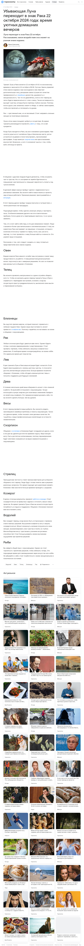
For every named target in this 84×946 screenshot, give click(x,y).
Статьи (16, 7)
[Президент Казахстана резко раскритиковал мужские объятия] (68, 746)
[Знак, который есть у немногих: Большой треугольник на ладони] (68, 903)
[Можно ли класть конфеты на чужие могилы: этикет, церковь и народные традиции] (68, 825)
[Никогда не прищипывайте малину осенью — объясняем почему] (42, 642)
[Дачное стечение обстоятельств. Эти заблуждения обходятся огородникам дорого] (15, 773)
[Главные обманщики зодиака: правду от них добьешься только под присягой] (42, 773)
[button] (28, 63)
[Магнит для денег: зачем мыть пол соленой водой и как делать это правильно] (15, 616)
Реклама (15, 944)
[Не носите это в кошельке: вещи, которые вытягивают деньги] (68, 590)
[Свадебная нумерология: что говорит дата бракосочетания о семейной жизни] (15, 746)
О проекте (32, 944)
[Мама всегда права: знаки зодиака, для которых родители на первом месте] (42, 825)
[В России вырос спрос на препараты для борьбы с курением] (68, 851)
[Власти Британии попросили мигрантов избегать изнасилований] (68, 668)
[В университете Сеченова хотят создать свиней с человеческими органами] (68, 799)
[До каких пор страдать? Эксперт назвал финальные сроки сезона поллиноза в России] (15, 851)
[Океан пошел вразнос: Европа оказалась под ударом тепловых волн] (15, 590)
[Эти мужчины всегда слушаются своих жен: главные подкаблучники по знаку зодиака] (15, 668)
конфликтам (16, 329)
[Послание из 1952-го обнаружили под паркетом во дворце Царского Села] (42, 590)
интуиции (6, 198)
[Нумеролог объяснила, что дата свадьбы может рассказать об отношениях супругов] (68, 877)
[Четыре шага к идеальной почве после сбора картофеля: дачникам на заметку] (42, 694)
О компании (9, 944)
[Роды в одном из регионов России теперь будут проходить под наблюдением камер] (68, 616)
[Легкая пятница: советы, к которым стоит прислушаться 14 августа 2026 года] (42, 877)
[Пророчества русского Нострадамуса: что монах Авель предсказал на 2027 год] (68, 720)
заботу (32, 124)
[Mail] (2, 2)
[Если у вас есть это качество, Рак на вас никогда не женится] (68, 773)
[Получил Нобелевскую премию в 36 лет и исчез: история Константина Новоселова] (42, 799)
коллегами (16, 431)
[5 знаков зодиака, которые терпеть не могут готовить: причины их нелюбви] (15, 720)
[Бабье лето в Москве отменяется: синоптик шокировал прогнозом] (42, 616)
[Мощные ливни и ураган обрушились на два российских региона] (42, 720)
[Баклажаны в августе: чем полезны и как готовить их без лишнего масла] (15, 694)
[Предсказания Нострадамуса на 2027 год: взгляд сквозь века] (15, 642)
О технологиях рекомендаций (70, 944)
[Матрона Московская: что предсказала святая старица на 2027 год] (42, 851)
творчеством (29, 139)
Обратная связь (58, 944)
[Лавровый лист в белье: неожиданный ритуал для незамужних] (42, 746)
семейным (21, 95)
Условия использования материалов (44, 944)
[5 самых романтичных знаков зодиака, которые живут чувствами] (15, 799)
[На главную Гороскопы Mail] (9, 2)
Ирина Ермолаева (13, 44)
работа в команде (39, 499)
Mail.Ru (3, 944)
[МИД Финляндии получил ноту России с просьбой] (15, 825)
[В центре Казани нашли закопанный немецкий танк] (68, 642)
